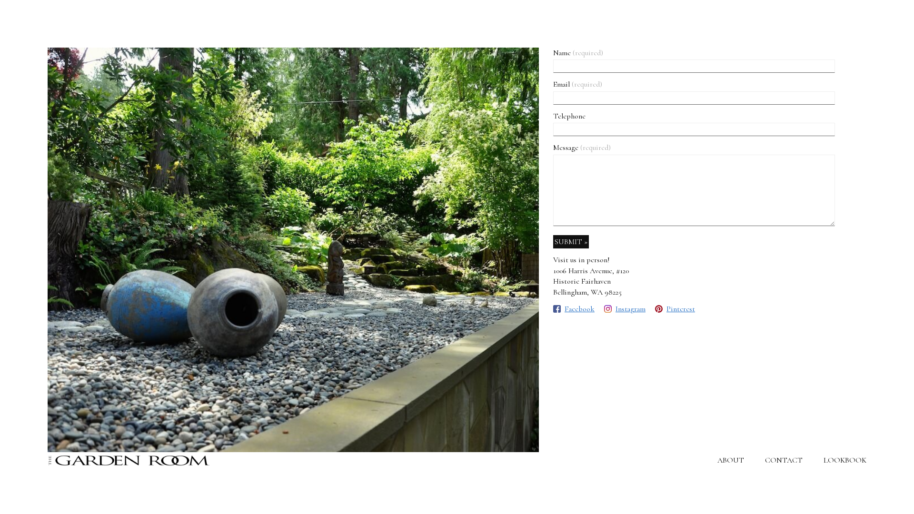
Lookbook (845, 460)
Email (577, 84)
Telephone (569, 116)
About (730, 460)
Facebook (580, 309)
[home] (129, 460)
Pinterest (680, 309)
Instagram (631, 309)
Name (578, 53)
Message (582, 147)
